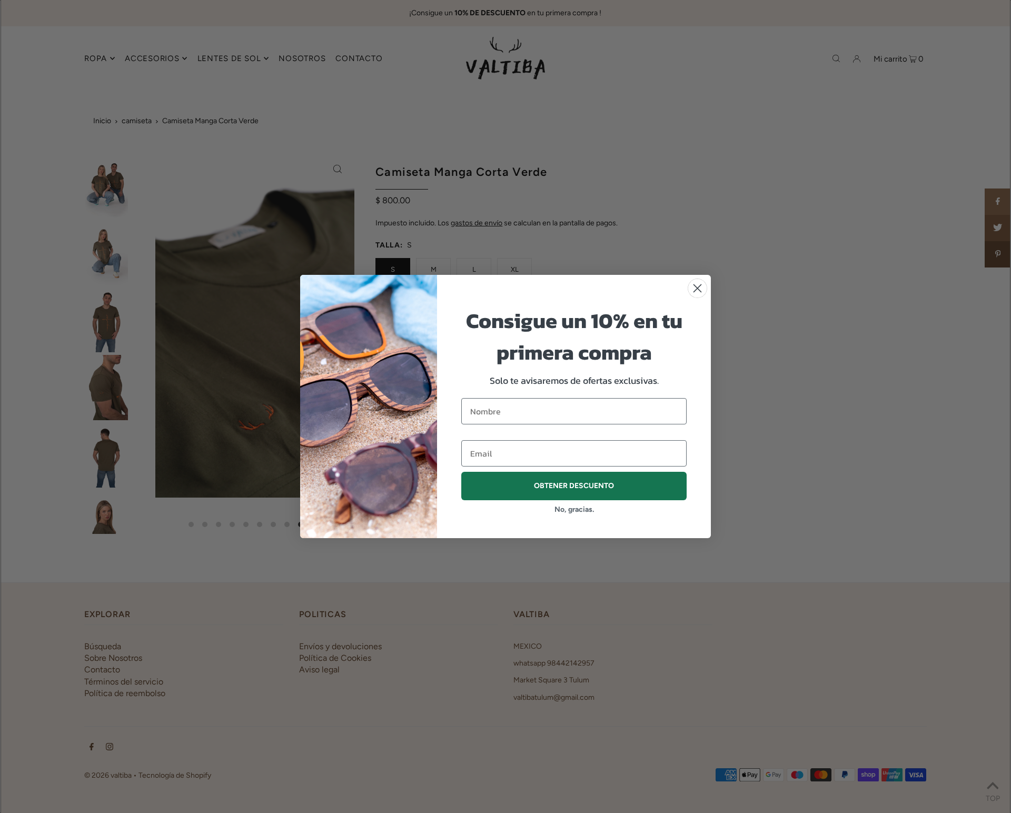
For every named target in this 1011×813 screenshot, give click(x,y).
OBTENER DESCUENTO (574, 485)
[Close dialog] (697, 288)
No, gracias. (574, 509)
